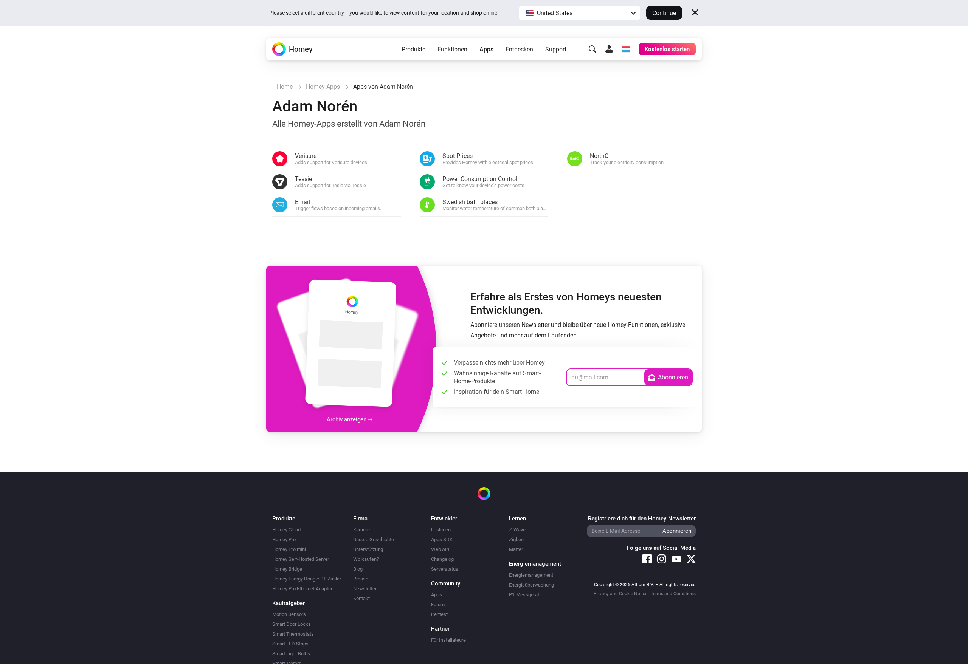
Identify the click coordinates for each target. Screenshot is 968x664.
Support (555, 49)
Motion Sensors (289, 614)
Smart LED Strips (290, 644)
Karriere (361, 529)
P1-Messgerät (524, 594)
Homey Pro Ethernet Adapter (302, 588)
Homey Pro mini (289, 549)
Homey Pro (284, 539)
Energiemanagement (531, 575)
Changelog (442, 559)
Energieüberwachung (531, 585)
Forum (438, 604)
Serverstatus (444, 569)
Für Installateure (448, 640)
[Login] (609, 49)
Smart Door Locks (291, 624)
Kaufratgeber (288, 603)
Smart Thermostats (293, 634)
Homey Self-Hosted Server (300, 559)
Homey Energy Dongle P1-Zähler (306, 579)
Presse (360, 579)
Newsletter (365, 588)
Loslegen (441, 529)
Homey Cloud (286, 529)
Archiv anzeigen (347, 419)
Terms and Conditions (673, 593)
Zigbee (516, 539)
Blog (358, 569)
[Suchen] (592, 49)
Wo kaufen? (366, 559)
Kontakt (361, 598)
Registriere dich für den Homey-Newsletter (642, 518)
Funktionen (452, 49)
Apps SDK (442, 539)
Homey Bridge (287, 569)
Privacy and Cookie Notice (620, 593)
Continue (664, 13)
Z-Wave (517, 529)
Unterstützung (368, 549)
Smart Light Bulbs (291, 653)
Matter (516, 549)
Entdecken (519, 49)
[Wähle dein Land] (626, 49)
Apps (486, 49)
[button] (579, 13)
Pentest (439, 614)
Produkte (413, 49)
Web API (440, 549)
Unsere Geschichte (373, 539)
